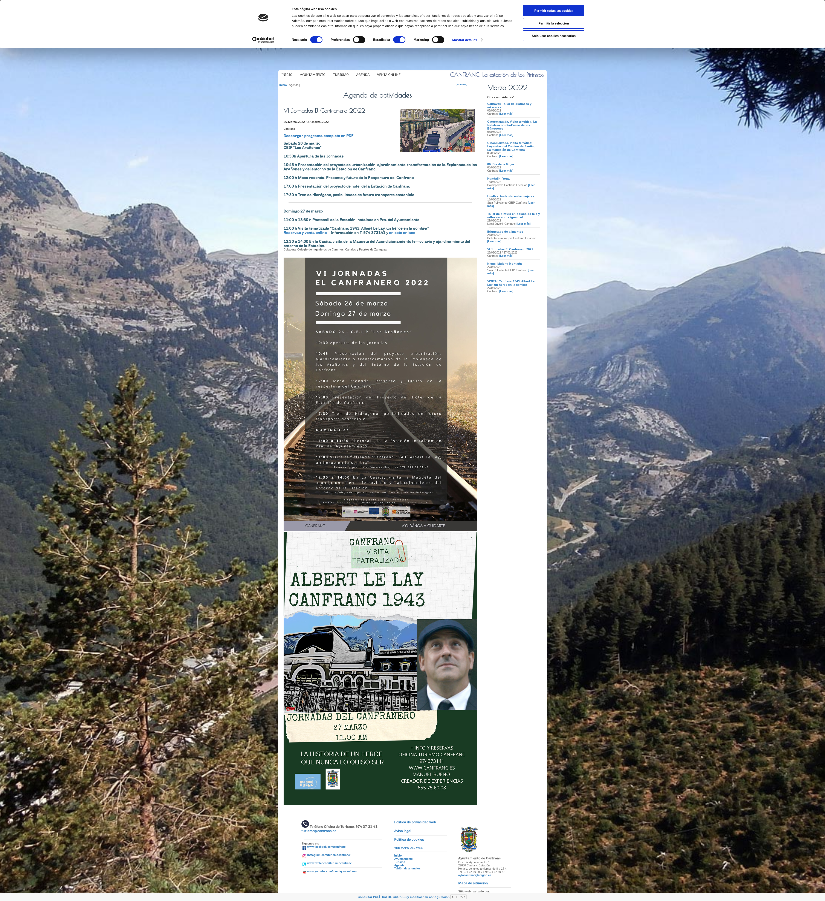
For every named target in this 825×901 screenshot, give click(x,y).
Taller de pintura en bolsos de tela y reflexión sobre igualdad (513, 215)
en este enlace (402, 233)
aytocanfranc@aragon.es (474, 875)
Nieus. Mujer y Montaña (504, 263)
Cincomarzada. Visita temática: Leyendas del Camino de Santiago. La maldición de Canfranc (512, 146)
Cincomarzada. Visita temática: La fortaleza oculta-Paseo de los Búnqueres (512, 125)
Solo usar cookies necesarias (554, 36)
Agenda (399, 865)
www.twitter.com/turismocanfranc (329, 863)
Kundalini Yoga (498, 178)
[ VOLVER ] (461, 84)
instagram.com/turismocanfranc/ (329, 855)
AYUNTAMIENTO (312, 75)
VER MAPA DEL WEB (408, 847)
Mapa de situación (473, 883)
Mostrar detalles (464, 40)
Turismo (399, 862)
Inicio (283, 85)
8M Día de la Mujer (500, 164)
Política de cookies (409, 839)
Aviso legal (402, 831)
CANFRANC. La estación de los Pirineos (497, 74)
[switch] (359, 39)
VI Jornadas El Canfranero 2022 (510, 249)
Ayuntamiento (403, 858)
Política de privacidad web (415, 822)
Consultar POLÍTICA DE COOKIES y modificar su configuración (404, 897)
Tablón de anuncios (407, 868)
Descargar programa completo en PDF (318, 136)
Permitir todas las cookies (553, 10)
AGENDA (363, 75)
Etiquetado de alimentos (505, 231)
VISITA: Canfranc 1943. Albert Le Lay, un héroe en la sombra (511, 282)
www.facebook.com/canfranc (326, 846)
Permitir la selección (553, 23)
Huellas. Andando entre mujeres (510, 196)
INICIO (286, 75)
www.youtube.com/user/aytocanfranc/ (332, 871)
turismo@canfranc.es (318, 831)
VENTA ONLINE (388, 75)
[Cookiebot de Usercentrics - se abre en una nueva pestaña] (263, 40)
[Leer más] (505, 113)
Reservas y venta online (306, 233)
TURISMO (341, 75)
